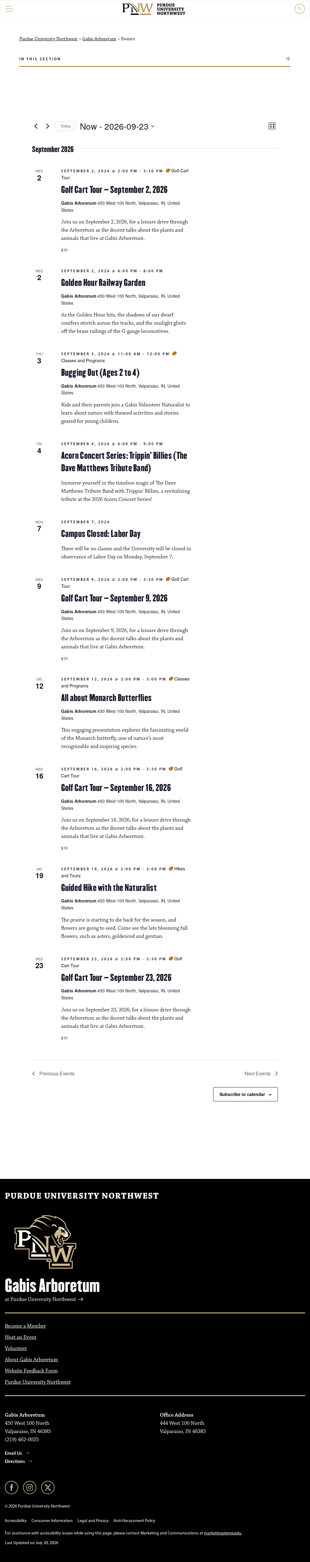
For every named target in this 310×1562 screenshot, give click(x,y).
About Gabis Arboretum (31, 1359)
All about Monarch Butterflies (106, 697)
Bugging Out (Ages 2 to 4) (100, 372)
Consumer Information (52, 1520)
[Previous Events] (35, 126)
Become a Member (25, 1326)
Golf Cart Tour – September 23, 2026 (116, 977)
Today (66, 125)
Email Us (13, 1453)
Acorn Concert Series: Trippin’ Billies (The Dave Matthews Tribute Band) (124, 462)
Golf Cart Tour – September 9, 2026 (114, 598)
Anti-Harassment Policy (134, 1520)
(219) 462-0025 (22, 1439)
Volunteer (16, 1348)
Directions (15, 1461)
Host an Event (20, 1337)
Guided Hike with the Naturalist (109, 887)
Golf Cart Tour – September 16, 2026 (116, 787)
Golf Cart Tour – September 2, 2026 (114, 189)
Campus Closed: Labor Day (101, 533)
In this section (40, 58)
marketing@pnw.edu (222, 1533)
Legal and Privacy (93, 1520)
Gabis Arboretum (99, 39)
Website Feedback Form (31, 1371)
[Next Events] (47, 126)
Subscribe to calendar (242, 1094)
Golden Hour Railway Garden (103, 282)
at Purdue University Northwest (40, 1299)
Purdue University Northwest (48, 39)
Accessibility (16, 1520)
